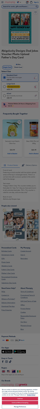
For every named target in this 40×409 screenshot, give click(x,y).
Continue (20, 398)
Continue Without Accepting (20, 402)
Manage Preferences (20, 406)
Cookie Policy (31, 395)
